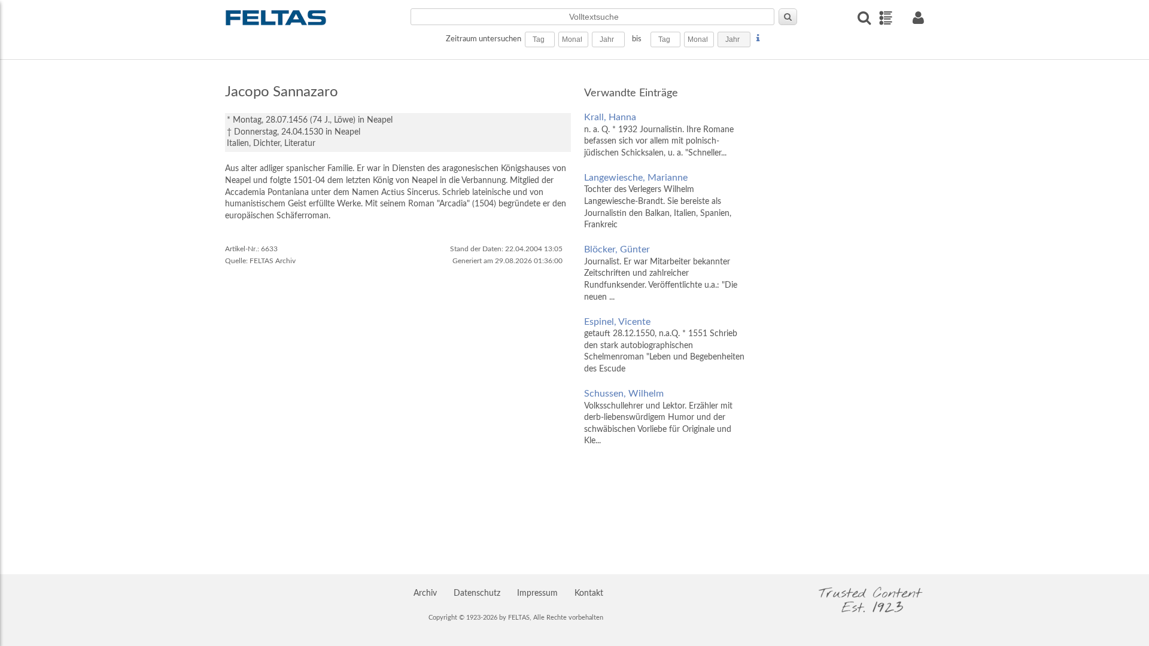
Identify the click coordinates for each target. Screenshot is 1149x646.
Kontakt (588, 593)
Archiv (425, 593)
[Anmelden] (918, 17)
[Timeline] (885, 18)
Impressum (537, 593)
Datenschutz (477, 593)
